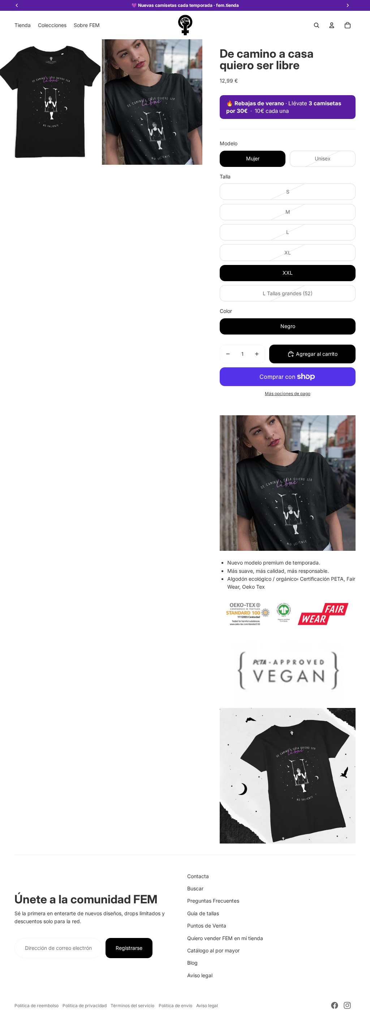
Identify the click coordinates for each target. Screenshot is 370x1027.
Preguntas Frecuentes (213, 901)
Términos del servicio (132, 1005)
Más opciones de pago (287, 393)
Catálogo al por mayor (213, 950)
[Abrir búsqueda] (316, 25)
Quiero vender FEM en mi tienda (225, 938)
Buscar (195, 888)
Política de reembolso (36, 1005)
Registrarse (129, 948)
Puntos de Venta (206, 925)
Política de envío (175, 1005)
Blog (192, 963)
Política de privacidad (85, 1005)
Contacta (198, 876)
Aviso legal (199, 975)
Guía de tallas (203, 913)
